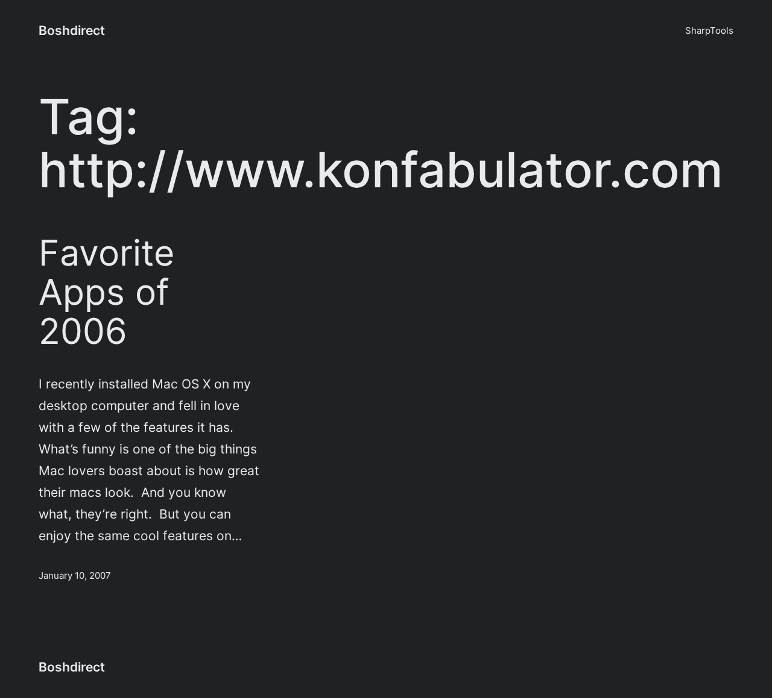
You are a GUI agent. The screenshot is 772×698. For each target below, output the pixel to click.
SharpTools (709, 30)
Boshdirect (72, 30)
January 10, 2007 (75, 575)
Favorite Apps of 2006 (106, 292)
